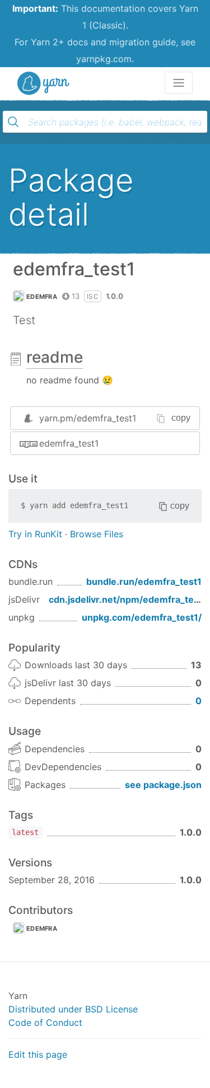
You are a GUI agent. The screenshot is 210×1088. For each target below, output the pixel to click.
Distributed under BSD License (73, 1009)
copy (180, 418)
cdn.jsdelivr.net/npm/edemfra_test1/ (129, 599)
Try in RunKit (35, 534)
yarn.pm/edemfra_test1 (87, 418)
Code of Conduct (45, 1022)
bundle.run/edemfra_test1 (144, 581)
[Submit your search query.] (13, 122)
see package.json (163, 784)
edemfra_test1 (69, 443)
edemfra (41, 297)
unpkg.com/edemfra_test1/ (142, 617)
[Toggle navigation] (179, 83)
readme (54, 357)
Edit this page (37, 1054)
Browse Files (96, 534)
